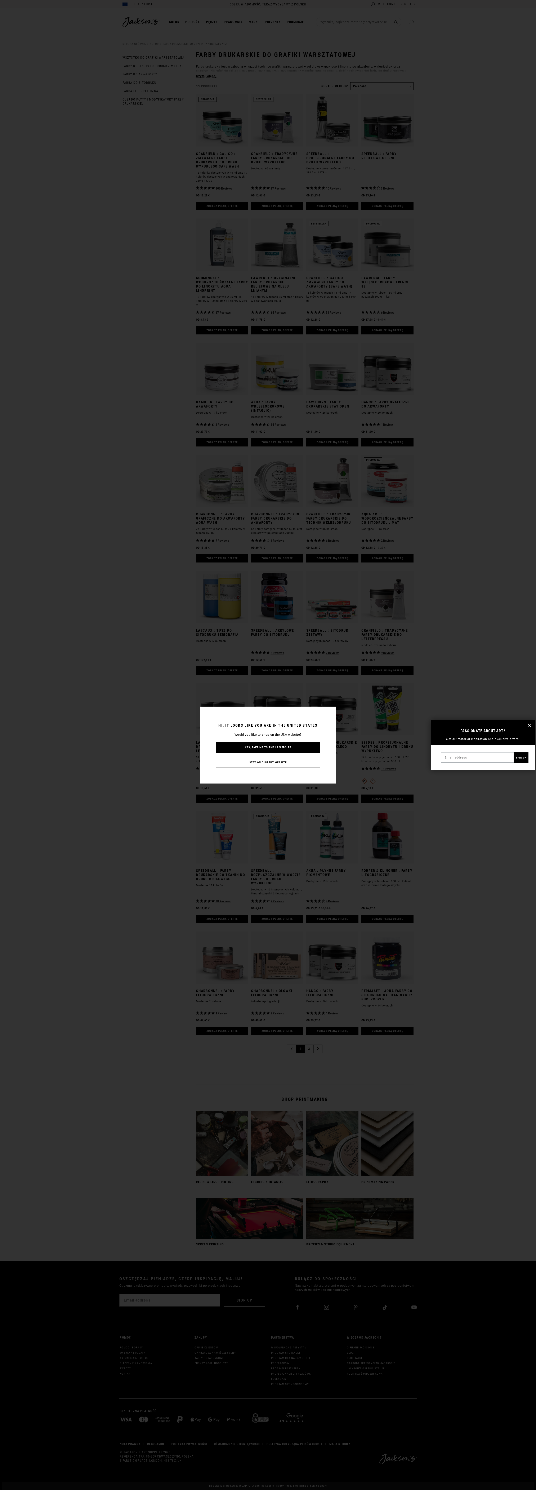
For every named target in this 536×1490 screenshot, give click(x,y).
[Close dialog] (529, 725)
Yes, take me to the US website (268, 747)
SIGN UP (521, 757)
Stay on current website (268, 762)
